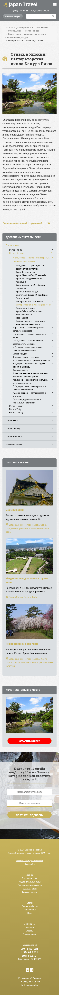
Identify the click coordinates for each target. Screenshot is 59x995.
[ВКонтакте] (49, 223)
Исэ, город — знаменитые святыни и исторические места (30, 381)
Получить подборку (29, 815)
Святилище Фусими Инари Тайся (32, 295)
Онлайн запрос (12, 16)
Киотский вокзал (24, 314)
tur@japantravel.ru (40, 10)
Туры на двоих (30, 888)
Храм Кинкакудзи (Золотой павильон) (29, 280)
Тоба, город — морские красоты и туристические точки (29, 388)
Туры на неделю (29, 892)
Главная (29, 875)
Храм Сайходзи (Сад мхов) (28, 311)
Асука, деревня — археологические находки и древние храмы (30, 375)
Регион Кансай (16, 253)
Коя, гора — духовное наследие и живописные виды (29, 365)
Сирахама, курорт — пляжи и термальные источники (27, 401)
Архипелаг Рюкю (14, 444)
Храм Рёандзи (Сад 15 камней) (31, 275)
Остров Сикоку (13, 428)
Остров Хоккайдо (14, 436)
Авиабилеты (30, 909)
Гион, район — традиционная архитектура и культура (30, 267)
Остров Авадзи (20, 353)
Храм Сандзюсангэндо (27, 291)
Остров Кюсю (12, 420)
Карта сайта (30, 864)
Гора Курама (22, 317)
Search (53, 16)
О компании (29, 924)
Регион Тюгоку (16, 406)
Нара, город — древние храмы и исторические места (28, 329)
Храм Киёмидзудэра (25, 272)
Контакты (29, 927)
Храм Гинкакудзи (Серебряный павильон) (30, 287)
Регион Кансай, (32, 524)
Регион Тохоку (16, 412)
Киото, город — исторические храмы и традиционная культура (31, 259)
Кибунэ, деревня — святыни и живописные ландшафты (30, 323)
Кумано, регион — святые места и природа (29, 394)
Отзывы (29, 930)
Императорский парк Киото (29, 301)
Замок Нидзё (22, 298)
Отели (29, 902)
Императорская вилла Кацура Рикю (33, 304)
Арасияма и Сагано (25, 308)
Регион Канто (15, 250)
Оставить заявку (29, 741)
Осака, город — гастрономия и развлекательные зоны (28, 342)
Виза (29, 913)
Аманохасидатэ (20, 370)
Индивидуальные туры (29, 881)
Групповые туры (29, 878)
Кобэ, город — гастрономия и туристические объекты (27, 349)
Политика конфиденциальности (29, 860)
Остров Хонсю (12, 245)
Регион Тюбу (15, 409)
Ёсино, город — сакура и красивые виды (30, 336)
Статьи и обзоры (30, 906)
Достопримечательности (30, 885)
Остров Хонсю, (16, 524)
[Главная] (29, 4)
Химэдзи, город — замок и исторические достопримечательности (31, 358)
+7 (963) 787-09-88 (19, 10)
